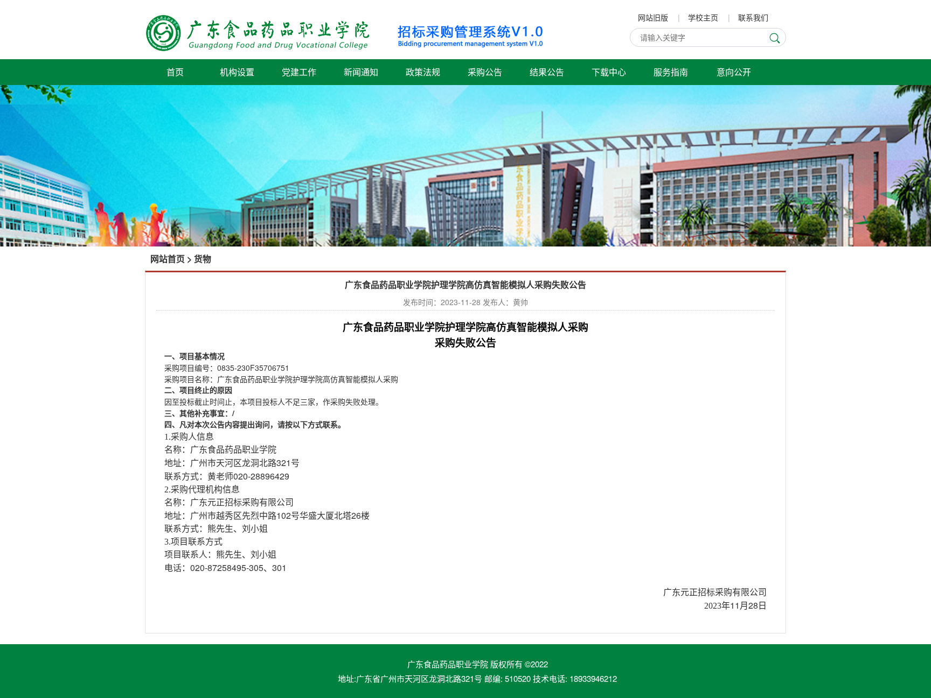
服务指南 (671, 72)
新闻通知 (361, 72)
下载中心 (609, 72)
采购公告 (485, 72)
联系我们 (753, 17)
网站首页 (167, 258)
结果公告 (547, 72)
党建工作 (299, 72)
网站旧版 (653, 17)
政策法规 (423, 72)
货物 (202, 258)
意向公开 (734, 72)
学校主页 (703, 17)
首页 (175, 72)
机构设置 (237, 72)
